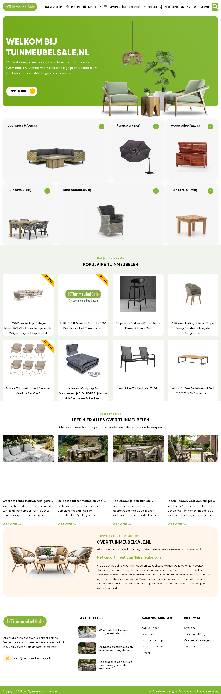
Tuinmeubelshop (152, 640)
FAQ (188, 6)
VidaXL (146, 652)
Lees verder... (12, 524)
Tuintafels (114, 6)
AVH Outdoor (150, 627)
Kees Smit (148, 634)
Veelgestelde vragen (197, 640)
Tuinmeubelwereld (153, 646)
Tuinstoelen (94, 6)
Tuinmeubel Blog (194, 634)
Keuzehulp (204, 6)
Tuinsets (75, 6)
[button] (215, 7)
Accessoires (171, 6)
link (27, 305)
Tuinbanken (133, 6)
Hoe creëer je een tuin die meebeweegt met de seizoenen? (115, 665)
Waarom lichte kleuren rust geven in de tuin (113, 631)
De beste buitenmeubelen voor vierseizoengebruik (116, 648)
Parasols (152, 6)
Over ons (190, 627)
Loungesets (57, 6)
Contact (189, 646)
